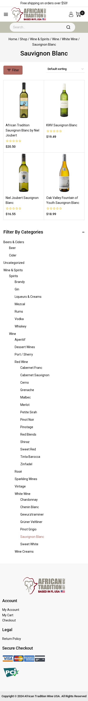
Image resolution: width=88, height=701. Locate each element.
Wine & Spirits (13, 270)
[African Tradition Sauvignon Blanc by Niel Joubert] (23, 100)
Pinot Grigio (28, 529)
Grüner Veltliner (31, 522)
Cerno (24, 382)
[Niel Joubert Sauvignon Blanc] (23, 173)
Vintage (20, 486)
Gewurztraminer (32, 514)
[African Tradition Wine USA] (28, 14)
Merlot (25, 405)
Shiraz (25, 442)
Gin (17, 289)
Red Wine (21, 362)
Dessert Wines (25, 347)
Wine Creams (24, 551)
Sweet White (29, 544)
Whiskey (20, 326)
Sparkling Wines (26, 479)
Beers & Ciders (13, 242)
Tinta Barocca (30, 456)
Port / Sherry (24, 354)
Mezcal (20, 304)
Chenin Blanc (29, 507)
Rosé (18, 471)
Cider (12, 255)
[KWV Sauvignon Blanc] (64, 100)
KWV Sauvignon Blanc (61, 125)
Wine (12, 334)
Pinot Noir (27, 419)
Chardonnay (29, 499)
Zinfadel (26, 464)
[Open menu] (5, 14)
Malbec (25, 397)
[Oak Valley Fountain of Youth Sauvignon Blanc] (64, 173)
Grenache (27, 390)
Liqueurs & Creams (28, 296)
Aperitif (20, 339)
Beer (12, 248)
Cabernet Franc (31, 367)
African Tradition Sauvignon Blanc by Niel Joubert (22, 130)
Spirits (13, 276)
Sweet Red (28, 449)
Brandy (20, 282)
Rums (19, 311)
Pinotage (26, 427)
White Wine (22, 494)
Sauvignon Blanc (32, 537)
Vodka (19, 319)
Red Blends (28, 434)
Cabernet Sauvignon (34, 375)
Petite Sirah (28, 412)
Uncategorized (13, 263)
